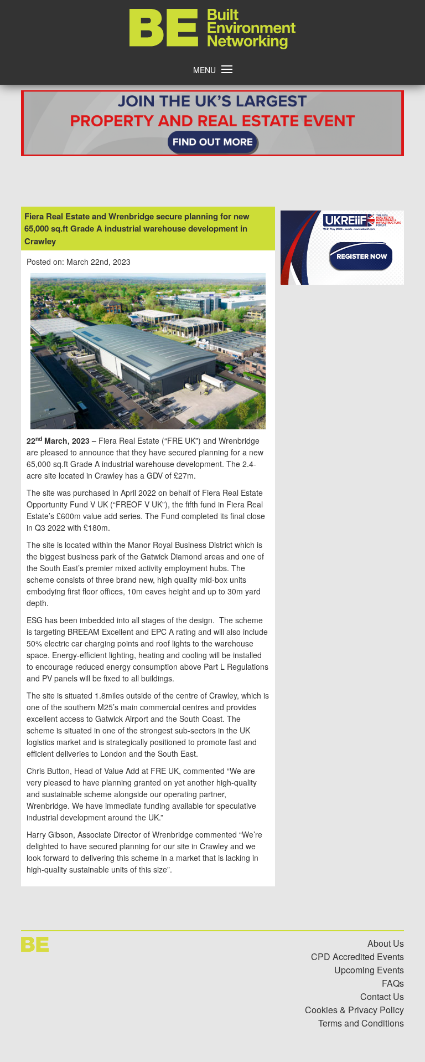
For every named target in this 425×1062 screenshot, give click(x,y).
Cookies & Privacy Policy (354, 1009)
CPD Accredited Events (357, 956)
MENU (204, 69)
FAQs (393, 983)
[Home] (212, 46)
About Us (385, 943)
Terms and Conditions (361, 1023)
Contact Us (382, 996)
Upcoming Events (369, 969)
